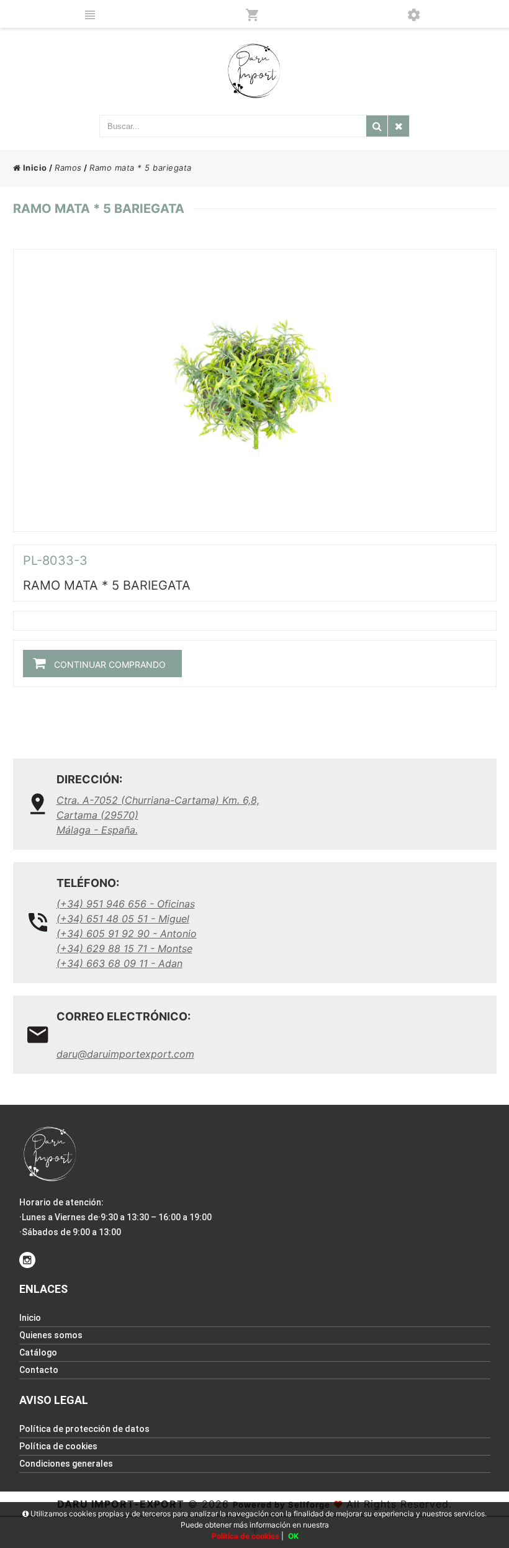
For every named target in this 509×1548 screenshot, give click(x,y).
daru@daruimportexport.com (125, 1054)
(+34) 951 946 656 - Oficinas (125, 904)
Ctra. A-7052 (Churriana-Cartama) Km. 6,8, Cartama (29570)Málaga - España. (157, 815)
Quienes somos (51, 1335)
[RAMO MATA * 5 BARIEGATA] (255, 390)
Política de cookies (58, 1446)
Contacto (38, 1370)
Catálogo (38, 1352)
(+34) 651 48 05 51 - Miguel (122, 918)
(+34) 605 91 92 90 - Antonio (126, 933)
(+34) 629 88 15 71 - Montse (124, 948)
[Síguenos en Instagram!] (27, 1260)
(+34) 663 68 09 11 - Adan (119, 963)
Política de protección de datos (84, 1429)
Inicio (33, 168)
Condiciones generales (66, 1464)
